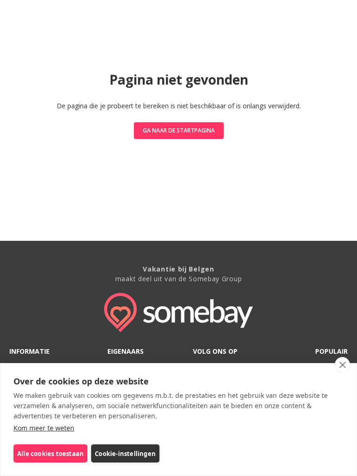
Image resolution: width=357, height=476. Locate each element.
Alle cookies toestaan (50, 454)
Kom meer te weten (43, 427)
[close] (342, 365)
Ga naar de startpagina (179, 130)
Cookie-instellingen (125, 454)
